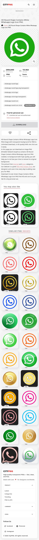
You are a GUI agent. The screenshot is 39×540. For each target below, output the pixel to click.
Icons (24, 74)
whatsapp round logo (11, 84)
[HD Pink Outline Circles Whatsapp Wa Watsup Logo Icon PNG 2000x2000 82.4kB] (9, 416)
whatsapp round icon (11, 101)
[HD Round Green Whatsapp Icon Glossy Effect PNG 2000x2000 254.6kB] (29, 359)
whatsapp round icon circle (13, 105)
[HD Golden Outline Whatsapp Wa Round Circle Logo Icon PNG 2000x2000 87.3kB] (29, 282)
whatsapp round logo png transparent (17, 88)
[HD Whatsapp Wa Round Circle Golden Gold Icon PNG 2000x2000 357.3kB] (9, 378)
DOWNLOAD (21, 125)
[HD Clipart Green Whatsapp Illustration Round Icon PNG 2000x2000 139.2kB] (29, 321)
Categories (8, 494)
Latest (7, 491)
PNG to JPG (8, 500)
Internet (16, 164)
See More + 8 (29, 105)
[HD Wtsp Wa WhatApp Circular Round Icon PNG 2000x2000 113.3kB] (29, 455)
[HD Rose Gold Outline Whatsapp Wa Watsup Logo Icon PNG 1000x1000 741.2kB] (9, 455)
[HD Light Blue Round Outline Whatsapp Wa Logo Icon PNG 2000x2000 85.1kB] (29, 416)
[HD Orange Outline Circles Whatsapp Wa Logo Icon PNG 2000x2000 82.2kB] (29, 340)
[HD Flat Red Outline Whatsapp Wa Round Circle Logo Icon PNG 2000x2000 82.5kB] (9, 263)
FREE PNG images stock (24, 167)
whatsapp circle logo (11, 92)
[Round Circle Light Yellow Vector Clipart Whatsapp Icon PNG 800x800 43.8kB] (29, 378)
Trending (8, 497)
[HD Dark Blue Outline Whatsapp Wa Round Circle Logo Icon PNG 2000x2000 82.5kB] (29, 301)
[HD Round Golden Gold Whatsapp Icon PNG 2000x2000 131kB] (29, 436)
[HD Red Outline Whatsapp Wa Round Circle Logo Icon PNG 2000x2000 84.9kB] (29, 263)
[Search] (28, 4)
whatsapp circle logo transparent (15, 96)
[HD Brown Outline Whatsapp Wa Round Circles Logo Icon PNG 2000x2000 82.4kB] (29, 244)
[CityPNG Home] (8, 4)
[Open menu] (34, 4)
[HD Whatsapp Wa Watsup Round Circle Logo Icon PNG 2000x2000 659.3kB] (9, 244)
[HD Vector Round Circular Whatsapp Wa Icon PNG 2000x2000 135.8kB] (9, 436)
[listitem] (8, 526)
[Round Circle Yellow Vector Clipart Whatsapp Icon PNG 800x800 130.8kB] (9, 397)
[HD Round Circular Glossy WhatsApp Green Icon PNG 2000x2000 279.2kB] (9, 340)
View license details (13, 118)
